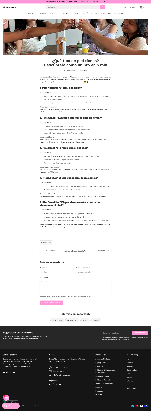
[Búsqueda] (102, 7)
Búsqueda (99, 391)
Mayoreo (98, 395)
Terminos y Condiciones (104, 384)
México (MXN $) (11, 402)
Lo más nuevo (132, 385)
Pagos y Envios (100, 363)
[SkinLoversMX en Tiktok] (10, 372)
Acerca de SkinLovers (103, 359)
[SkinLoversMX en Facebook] (4, 372)
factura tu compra (102, 376)
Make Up (130, 366)
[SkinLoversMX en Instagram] (7, 372)
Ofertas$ (130, 381)
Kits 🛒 (129, 377)
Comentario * (44, 277)
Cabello (129, 374)
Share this (47, 243)
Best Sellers (131, 388)
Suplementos (132, 370)
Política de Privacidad (103, 380)
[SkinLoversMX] (9, 7)
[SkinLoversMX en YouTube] (14, 372)
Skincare (130, 363)
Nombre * (43, 268)
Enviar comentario (51, 303)
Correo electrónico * (83, 268)
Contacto (98, 387)
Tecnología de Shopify (33, 406)
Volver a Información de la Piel (75, 251)
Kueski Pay (99, 366)
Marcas (129, 359)
